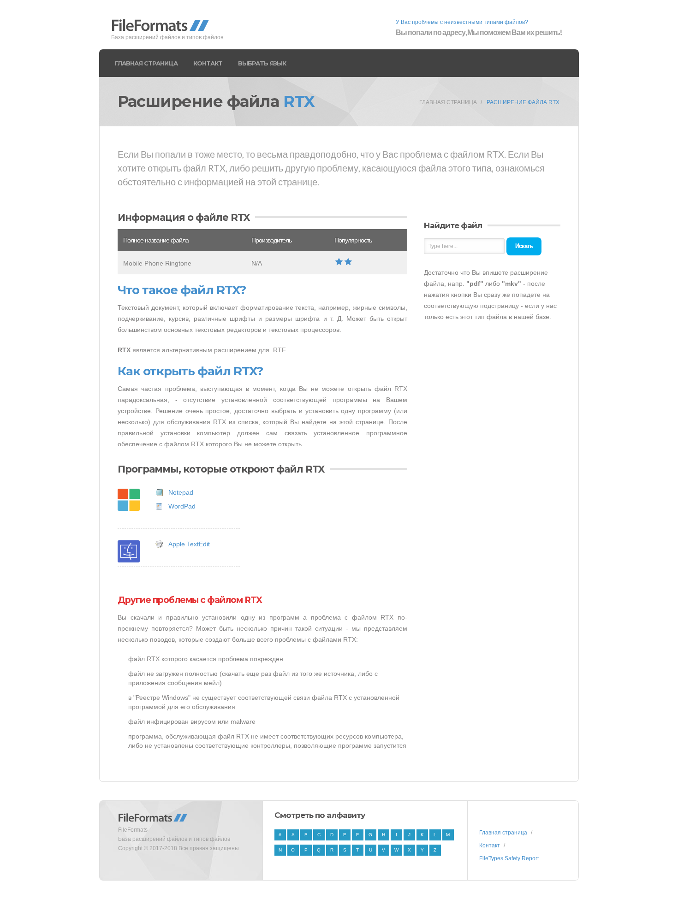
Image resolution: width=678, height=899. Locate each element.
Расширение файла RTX (523, 102)
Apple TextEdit (189, 544)
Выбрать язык (262, 63)
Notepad (180, 492)
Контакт (207, 63)
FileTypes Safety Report (509, 858)
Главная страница (146, 63)
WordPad (182, 506)
